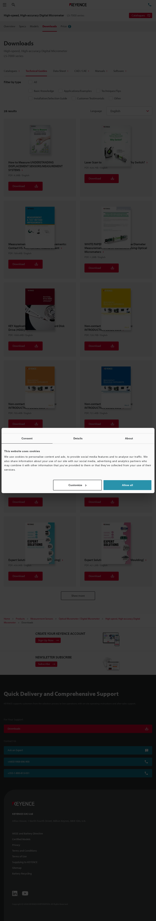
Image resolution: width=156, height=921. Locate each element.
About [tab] (129, 438)
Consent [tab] (27, 438)
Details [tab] (78, 438)
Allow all (127, 485)
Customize (75, 485)
